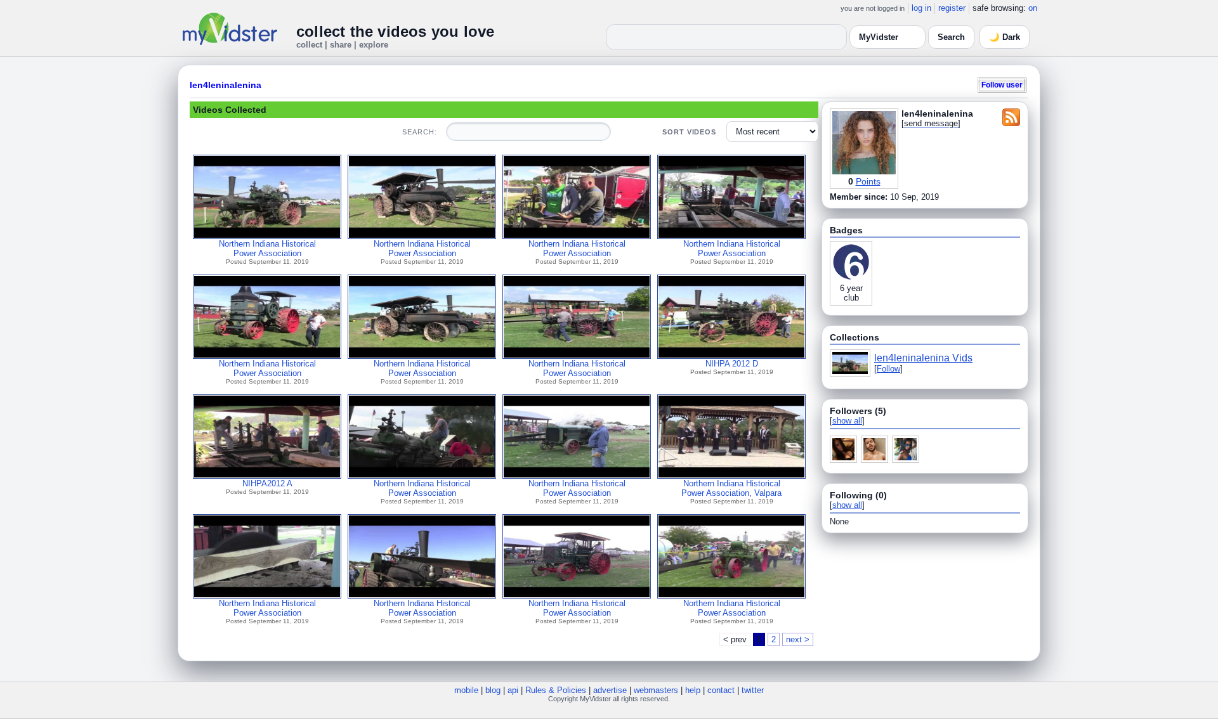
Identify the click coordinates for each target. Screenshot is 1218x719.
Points (868, 181)
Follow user (1002, 85)
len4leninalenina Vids (923, 358)
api (513, 690)
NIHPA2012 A (267, 483)
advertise (610, 690)
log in (921, 8)
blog (493, 690)
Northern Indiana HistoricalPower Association (267, 248)
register (952, 8)
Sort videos (689, 132)
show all (847, 420)
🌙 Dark (1004, 37)
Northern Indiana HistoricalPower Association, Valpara (731, 488)
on (1032, 8)
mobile (466, 690)
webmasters (656, 690)
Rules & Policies (555, 690)
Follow (888, 368)
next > (797, 639)
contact (721, 690)
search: (419, 132)
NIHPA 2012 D (731, 363)
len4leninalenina (225, 85)
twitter (753, 690)
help (692, 690)
